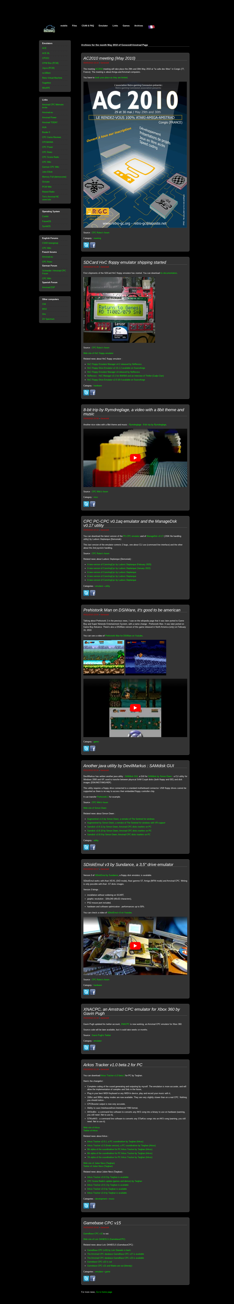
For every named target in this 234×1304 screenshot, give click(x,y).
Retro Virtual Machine (52, 78)
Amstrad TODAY (50, 122)
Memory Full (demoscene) (54, 177)
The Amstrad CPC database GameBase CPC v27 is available (115, 1254)
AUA (44, 127)
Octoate (46, 182)
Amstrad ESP (48, 287)
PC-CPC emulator (131, 536)
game (96, 741)
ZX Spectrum (48, 319)
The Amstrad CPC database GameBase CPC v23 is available (115, 1258)
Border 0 (46, 132)
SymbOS (46, 226)
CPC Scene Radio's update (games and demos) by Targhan (114, 1181)
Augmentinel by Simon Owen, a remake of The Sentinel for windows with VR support (126, 823)
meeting (97, 238)
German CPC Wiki (50, 167)
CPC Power (47, 147)
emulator (99, 586)
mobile (63, 25)
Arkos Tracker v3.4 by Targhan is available (107, 1193)
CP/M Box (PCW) (50, 63)
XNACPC (125, 1024)
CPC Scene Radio (50, 157)
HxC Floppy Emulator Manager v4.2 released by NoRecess (114, 364)
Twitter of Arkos (90, 1130)
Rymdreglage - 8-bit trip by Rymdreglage (147, 424)
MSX (44, 309)
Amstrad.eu (47, 112)
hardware (98, 385)
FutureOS (46, 221)
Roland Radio (48, 192)
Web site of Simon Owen (94, 808)
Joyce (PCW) (48, 68)
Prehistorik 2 (103, 797)
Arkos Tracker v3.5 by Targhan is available (107, 1189)
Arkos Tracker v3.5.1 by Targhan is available (107, 1185)
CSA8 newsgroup (50, 243)
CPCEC (45, 58)
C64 (44, 304)
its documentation (168, 273)
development (101, 1199)
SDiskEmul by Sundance (106, 875)
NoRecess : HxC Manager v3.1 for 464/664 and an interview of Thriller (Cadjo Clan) (125, 376)
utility (107, 586)
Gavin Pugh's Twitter (101, 1035)
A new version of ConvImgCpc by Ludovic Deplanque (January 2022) (118, 568)
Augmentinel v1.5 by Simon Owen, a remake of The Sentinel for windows (121, 819)
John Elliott (47, 172)
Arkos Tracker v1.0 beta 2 (113, 1075)
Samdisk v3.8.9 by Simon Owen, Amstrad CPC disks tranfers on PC (118, 834)
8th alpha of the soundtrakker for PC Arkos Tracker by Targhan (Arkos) (119, 1153)
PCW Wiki (47, 187)
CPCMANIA (47, 142)
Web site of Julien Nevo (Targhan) (99, 1163)
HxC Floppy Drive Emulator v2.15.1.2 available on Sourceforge (116, 368)
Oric (44, 314)
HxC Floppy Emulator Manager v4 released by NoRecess (113, 372)
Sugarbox (46, 83)
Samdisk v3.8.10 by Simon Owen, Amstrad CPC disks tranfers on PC (119, 831)
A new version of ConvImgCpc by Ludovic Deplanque (111, 572)
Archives (138, 25)
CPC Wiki (46, 162)
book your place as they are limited (111, 77)
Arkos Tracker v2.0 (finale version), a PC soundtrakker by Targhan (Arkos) (121, 1145)
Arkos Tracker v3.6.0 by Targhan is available (107, 1177)
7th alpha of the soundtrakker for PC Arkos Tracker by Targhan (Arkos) (119, 1157)
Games (126, 25)
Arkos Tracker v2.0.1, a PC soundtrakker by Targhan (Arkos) (115, 1141)
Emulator (103, 25)
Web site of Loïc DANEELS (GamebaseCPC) (104, 1239)
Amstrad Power (49, 117)
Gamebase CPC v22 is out (99, 1262)
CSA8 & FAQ (88, 25)
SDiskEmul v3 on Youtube (119, 912)
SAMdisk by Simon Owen (160, 776)
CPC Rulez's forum (100, 232)
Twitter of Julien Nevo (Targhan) (98, 1166)
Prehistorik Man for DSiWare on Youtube (123, 636)
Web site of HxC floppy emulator (98, 353)
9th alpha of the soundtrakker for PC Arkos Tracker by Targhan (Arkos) (119, 1149)
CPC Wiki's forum (100, 491)
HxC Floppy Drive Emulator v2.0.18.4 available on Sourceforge (116, 380)
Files (74, 25)
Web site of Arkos (91, 1127)
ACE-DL (46, 53)
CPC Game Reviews (51, 137)
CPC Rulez (47, 152)
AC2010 (99, 69)
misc (96, 497)
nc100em (46, 73)
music (111, 1199)
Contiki (45, 216)
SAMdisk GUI (131, 776)
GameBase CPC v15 (93, 1233)
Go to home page (104, 1292)
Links (115, 25)
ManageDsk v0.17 (155, 536)
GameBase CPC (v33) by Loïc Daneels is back (109, 1250)
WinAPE (46, 88)
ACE (44, 48)
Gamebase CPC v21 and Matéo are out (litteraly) (109, 1266)
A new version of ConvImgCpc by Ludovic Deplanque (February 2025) (119, 564)
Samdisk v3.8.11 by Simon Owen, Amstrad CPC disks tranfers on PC (119, 827)
